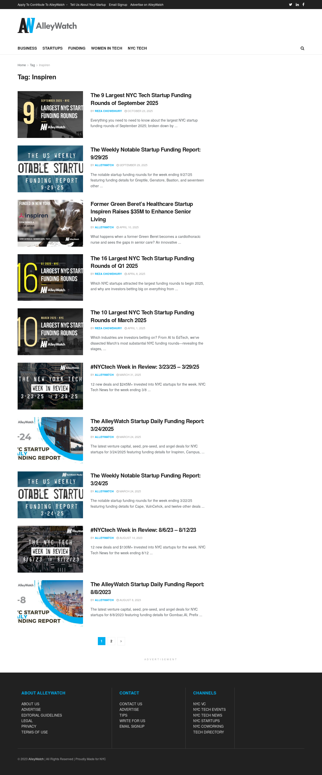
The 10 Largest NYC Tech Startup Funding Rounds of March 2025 (142, 316)
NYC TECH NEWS (207, 715)
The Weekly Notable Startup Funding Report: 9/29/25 (146, 153)
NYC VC (199, 703)
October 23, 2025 (140, 111)
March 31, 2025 (130, 375)
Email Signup (118, 4)
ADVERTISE (31, 709)
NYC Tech (137, 48)
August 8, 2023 (130, 600)
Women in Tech (106, 48)
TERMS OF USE (34, 731)
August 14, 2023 (130, 538)
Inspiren (44, 65)
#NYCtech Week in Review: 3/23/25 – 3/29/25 (145, 366)
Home (22, 65)
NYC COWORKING (208, 726)
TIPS (123, 715)
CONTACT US (130, 703)
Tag (32, 65)
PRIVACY (28, 726)
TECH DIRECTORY (208, 731)
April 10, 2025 (129, 227)
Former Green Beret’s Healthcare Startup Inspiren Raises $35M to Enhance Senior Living (142, 211)
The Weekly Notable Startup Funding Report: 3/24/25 (146, 479)
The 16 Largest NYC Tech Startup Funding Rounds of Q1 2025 (142, 262)
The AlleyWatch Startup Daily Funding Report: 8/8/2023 (147, 588)
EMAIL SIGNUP (131, 726)
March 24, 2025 (130, 437)
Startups (53, 48)
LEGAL (27, 720)
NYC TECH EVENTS (209, 709)
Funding (77, 48)
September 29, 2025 (133, 165)
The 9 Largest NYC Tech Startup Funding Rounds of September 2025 (141, 99)
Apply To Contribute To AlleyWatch (41, 4)
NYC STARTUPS (206, 720)
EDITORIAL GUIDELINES (41, 715)
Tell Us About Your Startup (88, 4)
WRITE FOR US (132, 720)
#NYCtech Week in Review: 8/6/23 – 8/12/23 (143, 530)
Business (27, 48)
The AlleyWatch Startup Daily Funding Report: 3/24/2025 (147, 425)
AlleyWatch (104, 165)
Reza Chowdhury (108, 111)
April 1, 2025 (136, 328)
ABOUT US (30, 703)
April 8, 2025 (136, 274)
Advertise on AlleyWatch (147, 4)
